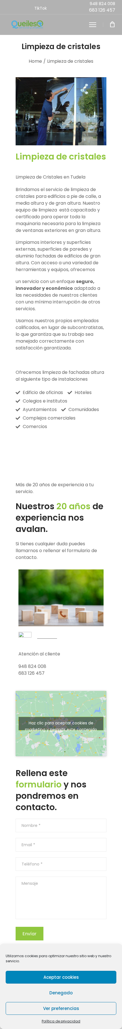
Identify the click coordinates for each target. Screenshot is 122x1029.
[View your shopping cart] (112, 25)
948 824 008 (102, 4)
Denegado (61, 993)
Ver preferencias (61, 1008)
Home (35, 61)
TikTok (40, 8)
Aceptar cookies (61, 977)
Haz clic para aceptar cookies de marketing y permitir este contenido (61, 725)
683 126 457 (102, 10)
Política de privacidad (61, 1021)
